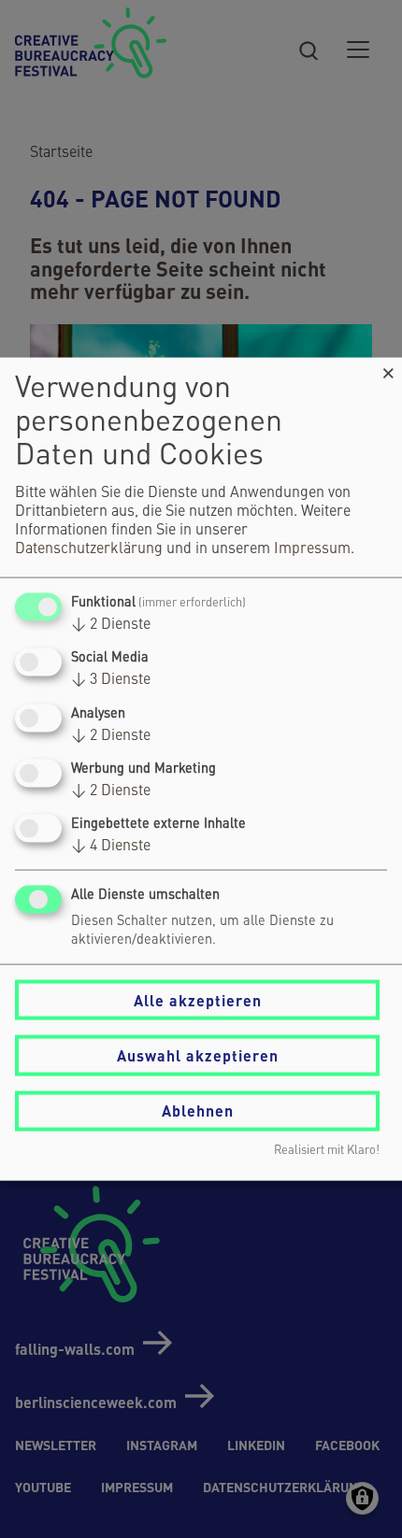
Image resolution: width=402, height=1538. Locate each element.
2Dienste (111, 625)
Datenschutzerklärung (89, 549)
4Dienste (111, 846)
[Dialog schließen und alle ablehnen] (388, 369)
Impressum (312, 549)
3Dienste (111, 680)
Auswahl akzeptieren (198, 1055)
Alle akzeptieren (198, 999)
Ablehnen (198, 1110)
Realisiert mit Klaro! (327, 1150)
